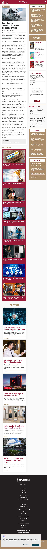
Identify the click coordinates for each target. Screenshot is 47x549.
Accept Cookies (35, 544)
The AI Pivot (23, 525)
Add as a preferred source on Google (5, 3)
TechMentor (23, 520)
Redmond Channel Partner (23, 516)
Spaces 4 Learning (24, 518)
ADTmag (23, 490)
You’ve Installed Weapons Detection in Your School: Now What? (37, 169)
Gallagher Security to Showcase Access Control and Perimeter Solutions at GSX (13, 298)
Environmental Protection (23, 499)
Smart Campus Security (36, 163)
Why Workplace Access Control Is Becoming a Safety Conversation (13, 361)
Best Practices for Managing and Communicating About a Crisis (37, 146)
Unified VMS (37, 53)
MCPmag (23, 504)
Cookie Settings (26, 544)
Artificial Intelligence (37, 6)
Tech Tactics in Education (23, 523)
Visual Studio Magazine (23, 532)
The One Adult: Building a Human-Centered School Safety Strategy (38, 134)
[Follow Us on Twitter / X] (3, 1)
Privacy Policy (38, 88)
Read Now (6, 338)
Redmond (23, 513)
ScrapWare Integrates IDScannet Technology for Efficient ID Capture (37, 121)
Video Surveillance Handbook (37, 173)
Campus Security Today (23, 495)
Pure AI (23, 511)
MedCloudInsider (23, 506)
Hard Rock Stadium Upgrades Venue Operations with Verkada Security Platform (13, 460)
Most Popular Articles (34, 106)
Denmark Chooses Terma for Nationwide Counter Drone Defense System (37, 30)
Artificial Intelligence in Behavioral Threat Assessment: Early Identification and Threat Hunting (37, 140)
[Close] (39, 535)
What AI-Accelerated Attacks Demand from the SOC (37, 150)
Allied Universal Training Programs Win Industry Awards (37, 114)
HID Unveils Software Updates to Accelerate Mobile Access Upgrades (12, 260)
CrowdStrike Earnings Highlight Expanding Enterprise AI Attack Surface (14, 329)
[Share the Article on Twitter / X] (6, 6)
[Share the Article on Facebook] (3, 6)
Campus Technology (23, 497)
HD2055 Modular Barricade (38, 43)
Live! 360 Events (23, 502)
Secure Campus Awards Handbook (36, 176)
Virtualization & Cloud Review (23, 530)
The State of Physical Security (37, 165)
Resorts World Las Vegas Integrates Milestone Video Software (13, 395)
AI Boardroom (23, 488)
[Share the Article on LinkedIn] (4, 6)
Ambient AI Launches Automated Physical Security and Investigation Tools (37, 15)
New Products (37, 38)
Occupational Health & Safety (23, 509)
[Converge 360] (23, 480)
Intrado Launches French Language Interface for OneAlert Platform (37, 118)
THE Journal (23, 527)
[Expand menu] (45, 1)
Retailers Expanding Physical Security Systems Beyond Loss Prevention (14, 427)
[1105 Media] (23, 484)
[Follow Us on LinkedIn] (2, 1)
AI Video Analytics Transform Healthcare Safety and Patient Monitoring (37, 20)
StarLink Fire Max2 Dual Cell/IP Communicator (39, 61)
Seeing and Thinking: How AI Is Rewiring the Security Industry (37, 154)
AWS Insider (23, 492)
